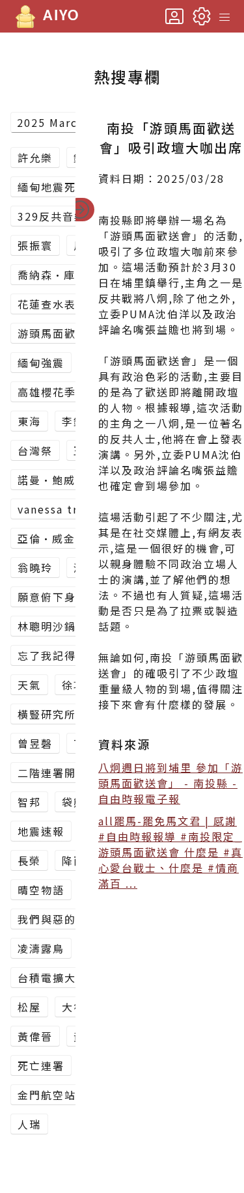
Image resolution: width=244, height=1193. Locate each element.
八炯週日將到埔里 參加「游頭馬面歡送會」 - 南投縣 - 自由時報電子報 (170, 783)
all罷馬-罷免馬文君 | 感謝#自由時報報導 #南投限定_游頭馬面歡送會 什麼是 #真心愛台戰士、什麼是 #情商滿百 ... (170, 852)
